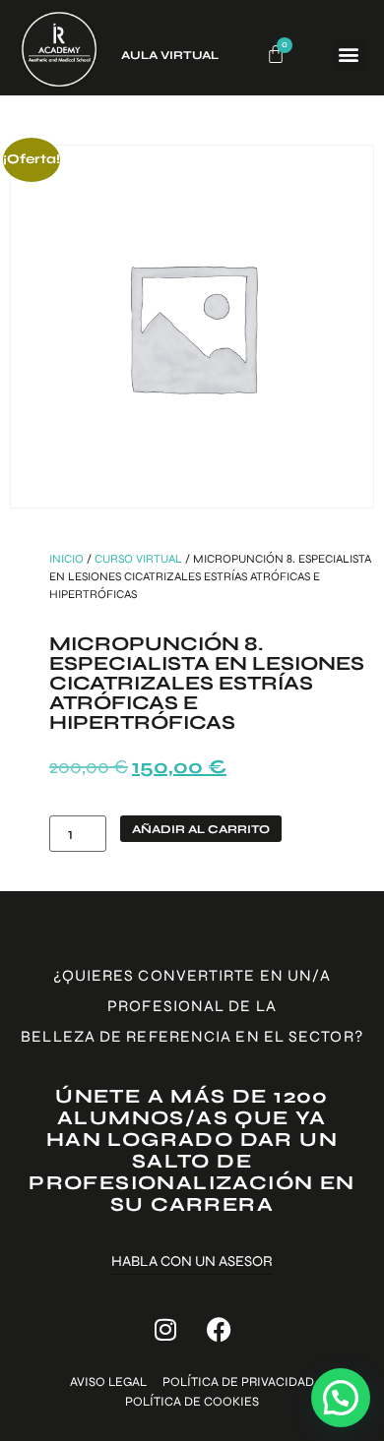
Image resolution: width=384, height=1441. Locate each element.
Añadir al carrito (201, 829)
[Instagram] (165, 1328)
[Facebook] (219, 1328)
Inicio (66, 559)
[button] (349, 54)
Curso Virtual (138, 559)
